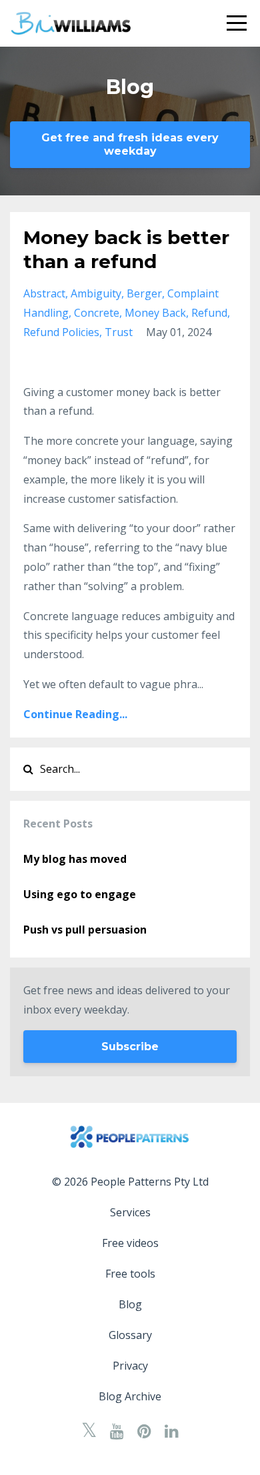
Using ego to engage (79, 894)
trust (119, 332)
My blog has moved (75, 859)
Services (130, 1212)
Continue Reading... (75, 714)
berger (144, 293)
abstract (44, 293)
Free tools (130, 1273)
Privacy (130, 1365)
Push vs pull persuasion (85, 929)
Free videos (130, 1243)
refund (209, 312)
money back (155, 312)
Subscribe (130, 1046)
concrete (96, 312)
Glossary (130, 1335)
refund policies (61, 332)
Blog (130, 1304)
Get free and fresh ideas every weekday (130, 144)
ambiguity (96, 293)
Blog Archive (130, 1396)
